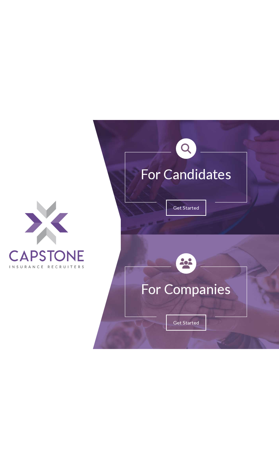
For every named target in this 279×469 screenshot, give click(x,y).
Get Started (186, 208)
